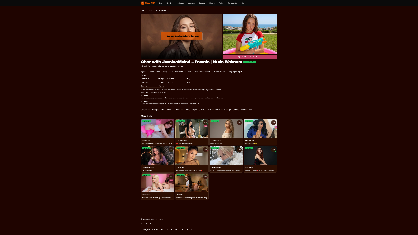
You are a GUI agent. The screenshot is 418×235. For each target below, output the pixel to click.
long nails (145, 110)
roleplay (186, 110)
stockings (155, 110)
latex (162, 110)
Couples (202, 3)
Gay (243, 3)
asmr (236, 110)
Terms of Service (175, 230)
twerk (250, 110)
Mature (212, 3)
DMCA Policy (155, 230)
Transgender (232, 3)
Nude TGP (148, 3)
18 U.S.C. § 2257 (145, 230)
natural (169, 110)
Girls (160, 3)
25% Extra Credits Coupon (253, 57)
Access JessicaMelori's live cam (183, 36)
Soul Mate (180, 3)
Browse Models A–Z (146, 224)
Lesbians (191, 3)
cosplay (243, 110)
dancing (177, 110)
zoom (202, 110)
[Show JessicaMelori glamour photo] (184, 55)
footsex (209, 110)
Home (143, 11)
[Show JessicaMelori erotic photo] (178, 55)
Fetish (221, 3)
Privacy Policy (165, 230)
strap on (194, 110)
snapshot (217, 110)
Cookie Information (187, 230)
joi (224, 110)
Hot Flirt (169, 3)
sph (230, 110)
